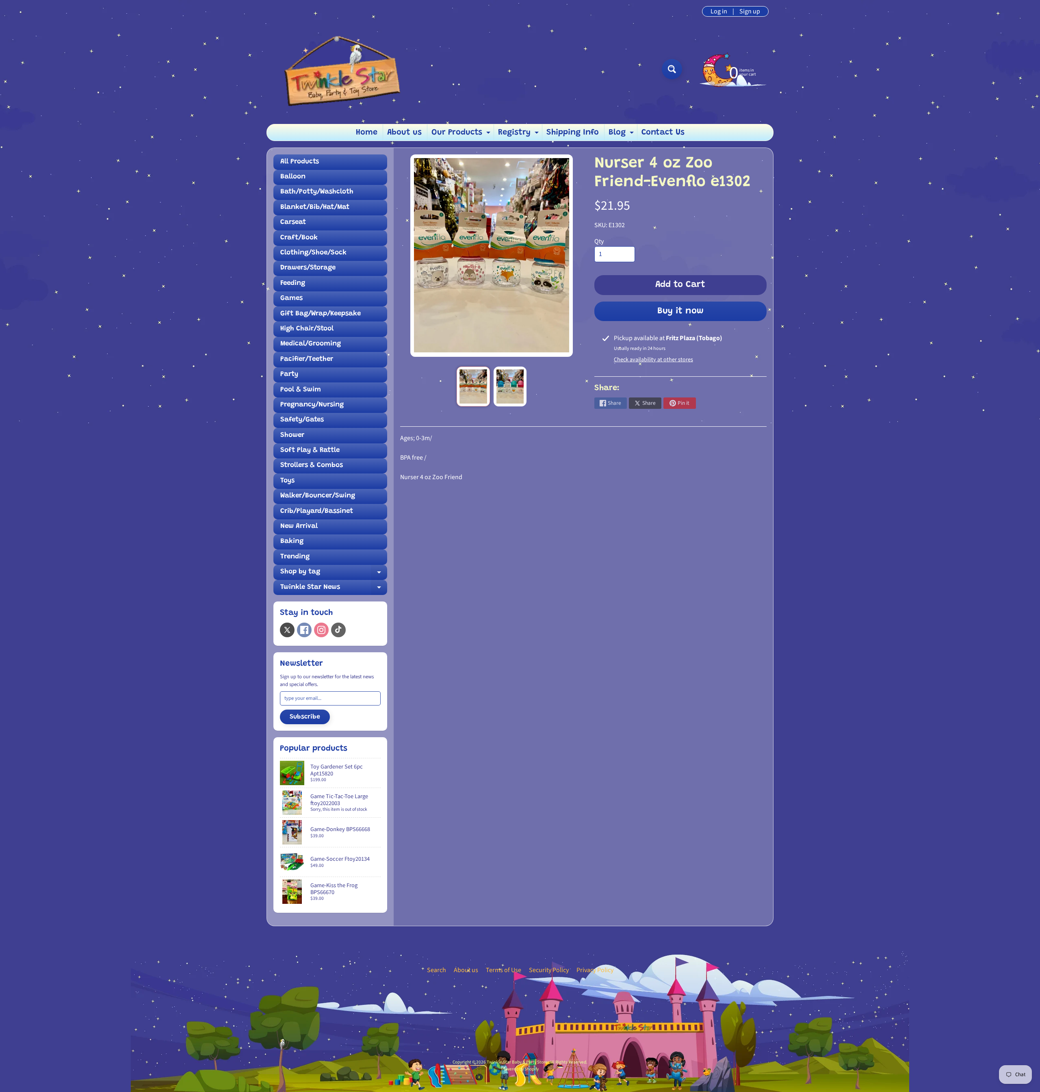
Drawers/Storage (308, 268)
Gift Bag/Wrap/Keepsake (320, 313)
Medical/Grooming (310, 344)
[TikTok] (338, 630)
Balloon (293, 177)
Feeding (292, 283)
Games (291, 298)
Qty (599, 241)
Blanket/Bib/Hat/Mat (314, 207)
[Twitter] (287, 630)
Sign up (749, 11)
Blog (622, 134)
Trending (295, 557)
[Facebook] (304, 630)
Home (366, 132)
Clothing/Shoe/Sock (313, 253)
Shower (292, 435)
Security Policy (549, 970)
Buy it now (680, 311)
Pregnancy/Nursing (312, 405)
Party (289, 374)
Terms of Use (503, 970)
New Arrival (299, 526)
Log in (719, 11)
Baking (291, 541)
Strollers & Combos (311, 465)
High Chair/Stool (307, 329)
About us (404, 132)
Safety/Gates (302, 420)
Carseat (293, 222)
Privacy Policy (594, 970)
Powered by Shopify (520, 1069)
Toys (287, 481)
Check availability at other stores (653, 360)
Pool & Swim (300, 389)
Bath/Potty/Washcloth (316, 192)
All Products (299, 161)
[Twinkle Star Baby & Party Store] (337, 68)
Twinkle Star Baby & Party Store (517, 1062)
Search (436, 970)
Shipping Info (572, 132)
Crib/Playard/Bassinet (316, 511)
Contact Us (663, 132)
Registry (519, 134)
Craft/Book (299, 237)
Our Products (461, 134)
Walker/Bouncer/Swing (317, 496)
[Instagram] (321, 630)
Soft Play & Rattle (310, 450)
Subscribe (305, 717)
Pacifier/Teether (306, 359)
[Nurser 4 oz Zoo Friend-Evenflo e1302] (473, 386)
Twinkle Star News (333, 589)
